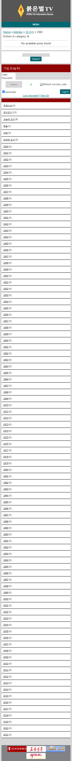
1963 (5, 360)
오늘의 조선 (9, 119)
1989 (5, 528)
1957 (5, 321)
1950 (5, 276)
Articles (18, 32)
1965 (5, 373)
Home (7, 32)
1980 (5, 469)
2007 (5, 644)
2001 (5, 605)
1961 (5, 347)
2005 (5, 631)
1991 (5, 541)
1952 (5, 289)
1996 (5, 573)
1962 (5, 353)
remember (10, 92)
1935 (5, 179)
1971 (5, 411)
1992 (5, 547)
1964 (5, 366)
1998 (5, 586)
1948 (5, 263)
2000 (5, 599)
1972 (5, 418)
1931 (5, 153)
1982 (5, 482)
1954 (5, 301)
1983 (5, 489)
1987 (5, 515)
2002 (5, 612)
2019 (5, 722)
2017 (5, 709)
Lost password (30, 95)
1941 (5, 217)
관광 (5, 133)
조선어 (29, 32)
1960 (5, 340)
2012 (5, 676)
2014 (5, 689)
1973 (5, 424)
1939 (5, 204)
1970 (5, 405)
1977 (5, 450)
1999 (5, 592)
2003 (5, 618)
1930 (5, 146)
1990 (5, 534)
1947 (5, 256)
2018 (5, 715)
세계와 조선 (9, 139)
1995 (5, 566)
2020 (5, 728)
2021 (5, 734)
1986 (5, 508)
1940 (5, 211)
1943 (5, 230)
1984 (5, 495)
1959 (5, 334)
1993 (5, 554)
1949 (5, 269)
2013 (5, 683)
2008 (5, 650)
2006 (5, 638)
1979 (5, 463)
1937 (5, 192)
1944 (5, 237)
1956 (5, 314)
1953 (5, 295)
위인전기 (7, 112)
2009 (5, 657)
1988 (5, 521)
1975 (5, 437)
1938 (5, 198)
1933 (5, 166)
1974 (5, 431)
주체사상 (7, 105)
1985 (5, 502)
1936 (5, 185)
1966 (5, 379)
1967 (5, 385)
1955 (5, 308)
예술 (5, 126)
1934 (5, 172)
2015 (5, 696)
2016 (5, 702)
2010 (5, 663)
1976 (5, 444)
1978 (5, 457)
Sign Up (44, 95)
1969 (5, 398)
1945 (5, 243)
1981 (5, 476)
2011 (5, 670)
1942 (5, 224)
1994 (5, 560)
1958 (5, 327)
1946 (5, 250)
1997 (5, 579)
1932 (5, 159)
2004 (5, 625)
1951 (5, 282)
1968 (5, 392)
